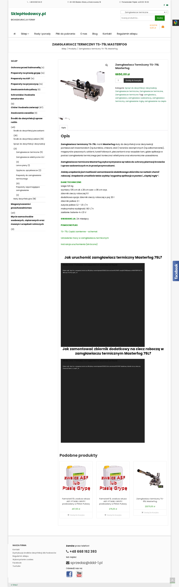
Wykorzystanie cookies (23, 559)
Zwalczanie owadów (22, 112)
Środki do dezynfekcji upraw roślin (26, 120)
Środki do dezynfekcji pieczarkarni (28, 130)
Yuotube (16, 566)
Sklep (24, 33)
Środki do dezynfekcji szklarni (26, 139)
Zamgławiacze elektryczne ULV (30, 157)
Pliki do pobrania (65, 33)
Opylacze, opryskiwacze (27, 170)
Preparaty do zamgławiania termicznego (28, 177)
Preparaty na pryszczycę (25, 84)
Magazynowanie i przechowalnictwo (21, 206)
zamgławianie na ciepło (155, 101)
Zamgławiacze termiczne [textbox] (143, 12)
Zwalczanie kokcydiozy (24, 89)
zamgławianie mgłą (135, 101)
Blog (94, 33)
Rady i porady (42, 33)
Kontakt (107, 33)
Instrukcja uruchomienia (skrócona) (79, 244)
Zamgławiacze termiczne (127, 91)
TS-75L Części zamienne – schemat (79, 231)
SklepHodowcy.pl (28, 13)
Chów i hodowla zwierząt (25, 107)
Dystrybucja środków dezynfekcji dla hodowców (34, 553)
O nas (83, 33)
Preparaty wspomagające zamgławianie (28, 189)
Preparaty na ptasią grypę (25, 73)
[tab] (63, 127)
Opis (63, 127)
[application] (103, 305)
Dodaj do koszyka (133, 80)
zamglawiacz (150, 94)
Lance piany (21, 165)
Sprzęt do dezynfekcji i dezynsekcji (140, 88)
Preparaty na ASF (20, 78)
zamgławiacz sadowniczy (139, 98)
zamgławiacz (121, 98)
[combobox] (144, 12)
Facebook (17, 562)
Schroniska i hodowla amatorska (23, 96)
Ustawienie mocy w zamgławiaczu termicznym (85, 237)
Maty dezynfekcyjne (22, 198)
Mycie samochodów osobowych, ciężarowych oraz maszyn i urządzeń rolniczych (27, 220)
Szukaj (160, 18)
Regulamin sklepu (127, 33)
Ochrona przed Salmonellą (26, 67)
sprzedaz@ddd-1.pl (85, 562)
